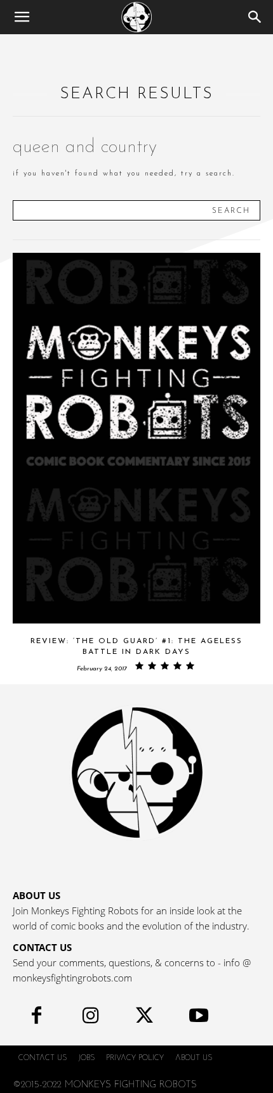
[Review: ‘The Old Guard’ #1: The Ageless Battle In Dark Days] (136, 438)
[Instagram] (90, 1018)
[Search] (255, 17)
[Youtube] (198, 1018)
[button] (21, 17)
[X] (144, 1018)
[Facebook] (36, 1018)
